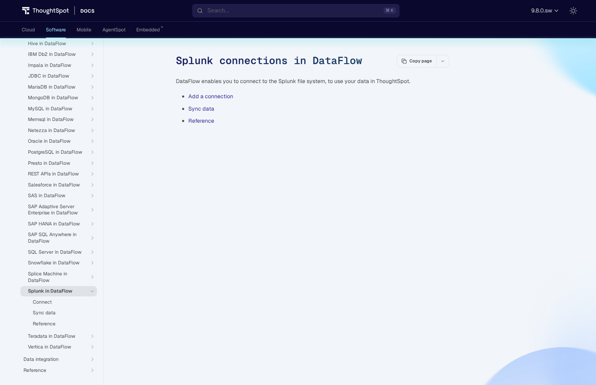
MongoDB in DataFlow (53, 97)
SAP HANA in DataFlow (54, 224)
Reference (201, 120)
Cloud (28, 30)
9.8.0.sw (541, 10)
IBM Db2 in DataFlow (52, 54)
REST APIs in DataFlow (53, 174)
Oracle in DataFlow (49, 141)
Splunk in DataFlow (50, 291)
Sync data (201, 108)
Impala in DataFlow (49, 65)
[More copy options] (442, 61)
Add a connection (210, 96)
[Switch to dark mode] (573, 10)
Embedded (148, 30)
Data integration (41, 359)
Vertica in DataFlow (49, 347)
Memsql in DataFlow (50, 119)
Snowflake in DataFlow (53, 263)
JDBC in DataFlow (48, 76)
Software (56, 30)
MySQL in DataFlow (50, 108)
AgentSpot (114, 30)
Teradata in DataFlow (51, 336)
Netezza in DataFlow (51, 130)
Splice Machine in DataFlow (47, 277)
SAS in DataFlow (46, 195)
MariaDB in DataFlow (51, 87)
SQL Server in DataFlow (54, 252)
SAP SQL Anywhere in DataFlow (52, 237)
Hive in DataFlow (47, 43)
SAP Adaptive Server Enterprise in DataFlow (53, 209)
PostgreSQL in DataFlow (55, 152)
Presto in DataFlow (49, 163)
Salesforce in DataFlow (54, 185)
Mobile (84, 30)
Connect (42, 302)
